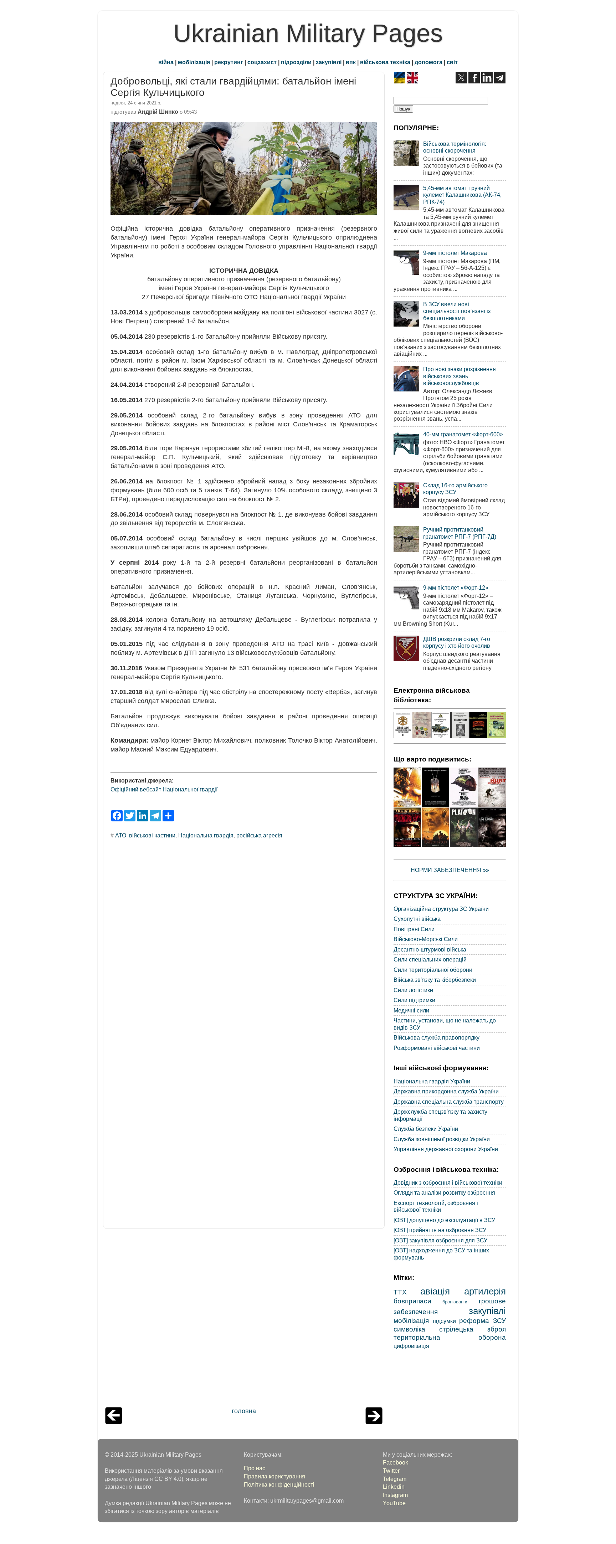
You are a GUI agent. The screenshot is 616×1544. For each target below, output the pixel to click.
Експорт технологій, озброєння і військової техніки (436, 1206)
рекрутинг (228, 62)
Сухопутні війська (417, 918)
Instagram (395, 1495)
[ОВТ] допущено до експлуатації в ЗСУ (444, 1220)
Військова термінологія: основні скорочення (454, 147)
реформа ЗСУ (482, 1320)
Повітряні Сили (414, 929)
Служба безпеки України (426, 1128)
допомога (428, 62)
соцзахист (262, 62)
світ (452, 62)
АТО (120, 835)
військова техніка (385, 62)
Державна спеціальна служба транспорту (449, 1101)
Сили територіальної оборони (433, 969)
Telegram (394, 1479)
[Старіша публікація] (374, 1422)
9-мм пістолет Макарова (455, 253)
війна (166, 62)
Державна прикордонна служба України (446, 1091)
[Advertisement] (244, 1320)
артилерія (485, 1291)
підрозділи (296, 62)
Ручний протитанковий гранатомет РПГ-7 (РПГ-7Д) (459, 532)
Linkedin (394, 1486)
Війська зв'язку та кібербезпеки (435, 979)
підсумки (444, 1321)
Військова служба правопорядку (436, 1037)
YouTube (394, 1503)
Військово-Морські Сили (426, 939)
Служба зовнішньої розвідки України (442, 1139)
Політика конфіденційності (279, 1484)
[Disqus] (244, 941)
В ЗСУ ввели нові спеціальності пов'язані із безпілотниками (457, 311)
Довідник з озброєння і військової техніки (448, 1182)
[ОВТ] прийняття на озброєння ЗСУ (440, 1230)
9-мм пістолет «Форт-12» (455, 587)
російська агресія (259, 835)
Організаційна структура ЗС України (441, 909)
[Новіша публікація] (114, 1422)
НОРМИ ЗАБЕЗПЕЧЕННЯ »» (450, 870)
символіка (409, 1329)
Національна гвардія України (432, 1081)
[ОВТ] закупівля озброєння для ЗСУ (440, 1240)
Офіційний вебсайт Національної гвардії (164, 789)
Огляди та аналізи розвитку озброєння (444, 1192)
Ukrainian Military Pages (308, 33)
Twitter (391, 1470)
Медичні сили (411, 1010)
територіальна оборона (450, 1337)
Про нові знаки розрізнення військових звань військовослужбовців (459, 376)
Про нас (254, 1468)
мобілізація (194, 62)
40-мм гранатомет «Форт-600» (463, 434)
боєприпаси (412, 1301)
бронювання (455, 1301)
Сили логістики (413, 990)
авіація (435, 1291)
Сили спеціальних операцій (430, 959)
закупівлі (329, 62)
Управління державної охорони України (446, 1149)
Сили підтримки (414, 1000)
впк (351, 62)
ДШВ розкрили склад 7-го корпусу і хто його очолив (456, 642)
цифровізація (411, 1346)
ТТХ (400, 1292)
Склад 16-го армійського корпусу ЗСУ (455, 488)
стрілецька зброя (472, 1329)
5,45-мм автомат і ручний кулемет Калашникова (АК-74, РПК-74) (462, 195)
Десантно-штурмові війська (430, 949)
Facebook (395, 1462)
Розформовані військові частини (437, 1048)
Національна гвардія (205, 835)
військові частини (152, 835)
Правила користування (274, 1476)
